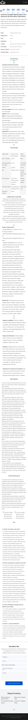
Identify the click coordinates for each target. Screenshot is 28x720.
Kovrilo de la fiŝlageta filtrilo (19, 701)
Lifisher (19, 717)
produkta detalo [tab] (14, 58)
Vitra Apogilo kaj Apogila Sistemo (7, 701)
